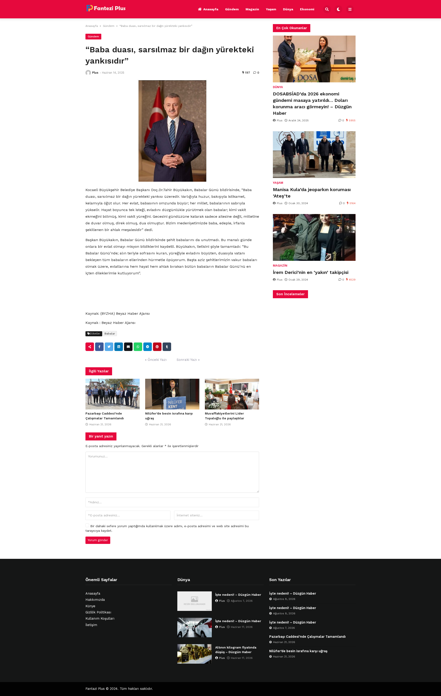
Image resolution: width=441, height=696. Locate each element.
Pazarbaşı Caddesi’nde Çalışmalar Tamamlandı (307, 637)
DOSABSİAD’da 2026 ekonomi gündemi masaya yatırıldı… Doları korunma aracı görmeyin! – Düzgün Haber (312, 103)
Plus (95, 72)
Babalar (110, 333)
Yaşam (271, 9)
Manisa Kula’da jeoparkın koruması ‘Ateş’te (312, 193)
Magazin (252, 9)
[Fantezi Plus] (105, 8)
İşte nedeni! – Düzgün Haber (238, 594)
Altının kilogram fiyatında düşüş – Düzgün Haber (235, 650)
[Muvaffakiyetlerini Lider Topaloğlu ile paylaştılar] (232, 394)
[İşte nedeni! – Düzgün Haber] (194, 601)
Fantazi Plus (95, 689)
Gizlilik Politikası (98, 612)
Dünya (288, 9)
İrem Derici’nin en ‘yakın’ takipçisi (310, 272)
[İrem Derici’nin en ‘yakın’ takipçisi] (314, 237)
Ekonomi (307, 9)
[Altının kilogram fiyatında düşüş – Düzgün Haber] (194, 654)
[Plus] (88, 72)
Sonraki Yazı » (188, 360)
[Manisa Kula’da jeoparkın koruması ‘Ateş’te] (314, 154)
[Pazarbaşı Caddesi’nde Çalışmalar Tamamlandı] (112, 394)
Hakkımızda (95, 600)
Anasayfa (210, 9)
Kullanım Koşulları (99, 619)
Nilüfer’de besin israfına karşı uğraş (298, 651)
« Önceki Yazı (156, 360)
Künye (90, 606)
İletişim (91, 625)
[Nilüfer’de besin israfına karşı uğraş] (172, 394)
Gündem (232, 9)
